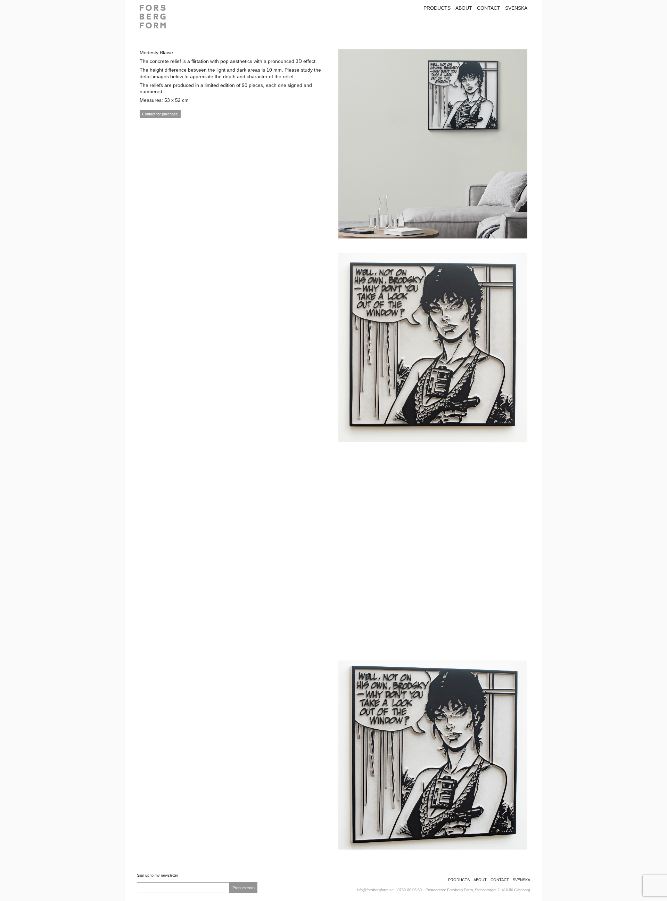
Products (437, 8)
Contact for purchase (160, 114)
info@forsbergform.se (375, 890)
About (463, 8)
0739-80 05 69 (409, 890)
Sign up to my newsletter (157, 875)
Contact (488, 8)
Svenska (516, 8)
